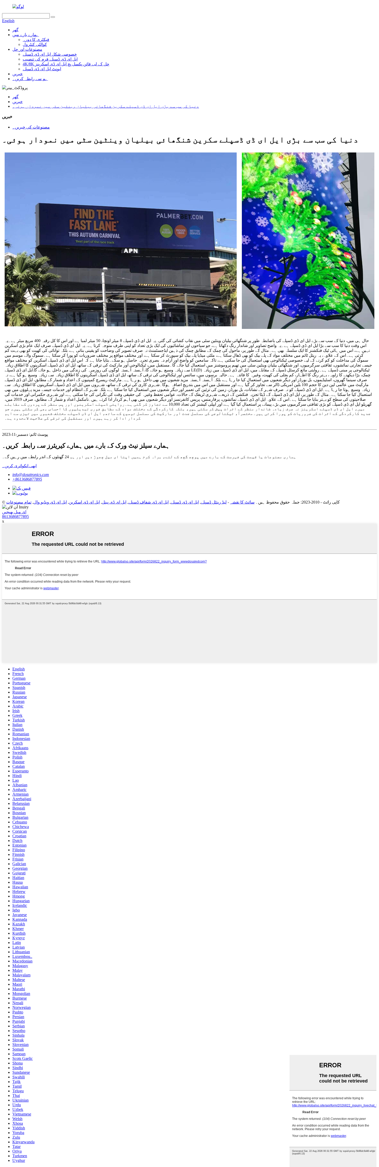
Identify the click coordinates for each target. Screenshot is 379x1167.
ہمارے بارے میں (25, 34)
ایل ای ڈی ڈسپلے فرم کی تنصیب (50, 59)
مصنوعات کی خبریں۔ (31, 127)
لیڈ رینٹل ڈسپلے (214, 502)
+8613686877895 (27, 479)
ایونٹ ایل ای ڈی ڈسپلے (42, 69)
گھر (15, 30)
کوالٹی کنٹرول (35, 44)
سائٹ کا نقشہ (242, 502)
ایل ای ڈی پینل (114, 502)
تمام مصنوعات (18, 502)
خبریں (17, 74)
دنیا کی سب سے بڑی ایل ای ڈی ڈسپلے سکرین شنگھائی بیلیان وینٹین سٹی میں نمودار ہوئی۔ (105, 106)
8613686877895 (15, 516)
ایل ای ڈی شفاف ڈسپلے (148, 502)
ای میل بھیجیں (14, 512)
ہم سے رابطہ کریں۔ (30, 78)
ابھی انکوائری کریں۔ (19, 466)
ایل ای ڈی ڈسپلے (185, 502)
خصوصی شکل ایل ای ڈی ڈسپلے (50, 54)
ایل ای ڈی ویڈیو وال (50, 502)
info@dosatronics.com (30, 474)
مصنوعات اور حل (27, 49)
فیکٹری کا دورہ (36, 39)
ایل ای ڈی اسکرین (84, 502)
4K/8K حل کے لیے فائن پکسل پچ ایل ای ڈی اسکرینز (66, 64)
